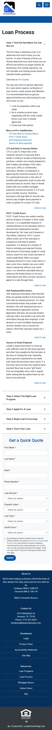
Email (7, 470)
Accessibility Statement (26, 650)
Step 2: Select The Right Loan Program (21, 398)
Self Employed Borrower (20, 140)
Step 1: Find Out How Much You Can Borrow (24, 44)
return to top (40, 208)
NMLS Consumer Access (26, 598)
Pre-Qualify (23, 79)
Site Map (26, 655)
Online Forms (26, 688)
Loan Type (9, 516)
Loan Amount (11, 493)
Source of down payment (20, 143)
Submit (10, 558)
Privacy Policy (12, 543)
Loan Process (26, 677)
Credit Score (10, 527)
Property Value (11, 504)
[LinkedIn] (26, 721)
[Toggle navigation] (46, 4)
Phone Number (11, 481)
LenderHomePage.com (34, 726)
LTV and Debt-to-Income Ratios (23, 133)
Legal (26, 638)
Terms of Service (38, 541)
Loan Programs (26, 671)
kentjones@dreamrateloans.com (26, 623)
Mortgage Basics (26, 682)
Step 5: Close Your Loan (18, 429)
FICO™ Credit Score (18, 137)
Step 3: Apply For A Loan (18, 409)
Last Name (10, 459)
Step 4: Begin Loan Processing (21, 419)
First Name (10, 447)
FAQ (26, 694)
